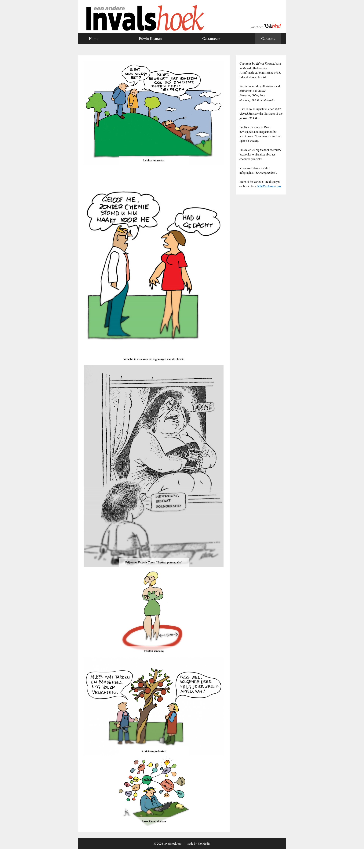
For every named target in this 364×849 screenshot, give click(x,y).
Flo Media (204, 843)
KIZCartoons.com (269, 186)
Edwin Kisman (150, 38)
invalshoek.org (172, 843)
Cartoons (268, 38)
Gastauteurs (211, 38)
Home (93, 38)
